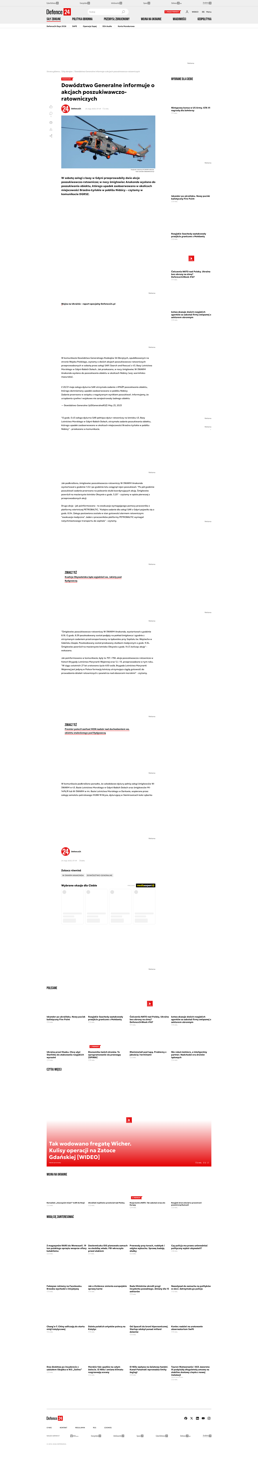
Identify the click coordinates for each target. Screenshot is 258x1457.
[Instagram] (209, 1418)
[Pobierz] (51, 129)
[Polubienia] (51, 106)
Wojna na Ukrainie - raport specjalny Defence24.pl (88, 303)
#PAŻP (120, 387)
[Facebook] (185, 1418)
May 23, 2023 (115, 405)
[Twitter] (191, 1418)
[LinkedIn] (197, 1418)
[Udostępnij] (51, 136)
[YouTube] (203, 1418)
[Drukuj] (51, 122)
